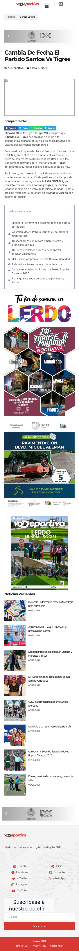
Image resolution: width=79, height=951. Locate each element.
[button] (47, 6)
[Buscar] (61, 4)
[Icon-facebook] (5, 857)
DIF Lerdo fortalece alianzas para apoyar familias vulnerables (36, 251)
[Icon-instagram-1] (16, 857)
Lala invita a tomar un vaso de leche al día (37, 264)
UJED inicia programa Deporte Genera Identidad (41, 259)
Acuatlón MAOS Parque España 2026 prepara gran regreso (40, 233)
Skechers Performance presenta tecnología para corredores (41, 224)
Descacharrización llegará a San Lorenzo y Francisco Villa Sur (37, 242)
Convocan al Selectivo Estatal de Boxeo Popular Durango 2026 (40, 271)
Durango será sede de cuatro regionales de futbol (38, 280)
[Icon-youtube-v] (22, 857)
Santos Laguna (27, 16)
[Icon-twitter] (11, 857)
